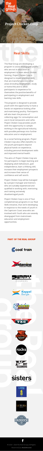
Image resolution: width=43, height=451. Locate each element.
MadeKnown (27, 447)
